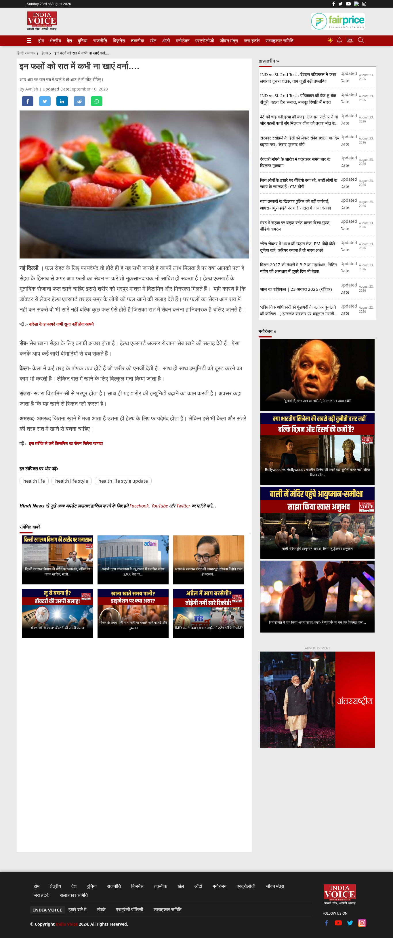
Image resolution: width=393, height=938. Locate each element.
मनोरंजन (182, 40)
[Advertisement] (317, 800)
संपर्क (101, 909)
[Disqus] (134, 715)
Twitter (183, 506)
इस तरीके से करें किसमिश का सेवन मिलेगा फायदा (66, 443)
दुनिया (82, 40)
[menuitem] (41, 40)
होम (40, 40)
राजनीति (99, 40)
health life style (71, 481)
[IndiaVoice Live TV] (350, 41)
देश (69, 40)
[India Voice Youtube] (348, 4)
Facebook (139, 506)
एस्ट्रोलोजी (203, 40)
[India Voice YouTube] (338, 925)
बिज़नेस (118, 40)
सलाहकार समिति (278, 40)
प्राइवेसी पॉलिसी (129, 909)
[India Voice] (42, 29)
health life (34, 481)
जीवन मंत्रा (228, 40)
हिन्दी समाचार (26, 53)
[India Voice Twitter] (340, 4)
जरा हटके (251, 40)
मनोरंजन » (267, 331)
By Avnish (29, 89)
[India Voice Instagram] (364, 4)
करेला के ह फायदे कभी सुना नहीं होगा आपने (61, 324)
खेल (153, 40)
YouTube (160, 506)
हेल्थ (45, 53)
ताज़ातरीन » (269, 61)
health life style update (123, 481)
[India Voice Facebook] (333, 4)
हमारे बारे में (77, 909)
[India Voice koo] (356, 5)
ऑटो (165, 40)
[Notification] (339, 41)
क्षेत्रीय (55, 40)
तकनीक (136, 40)
